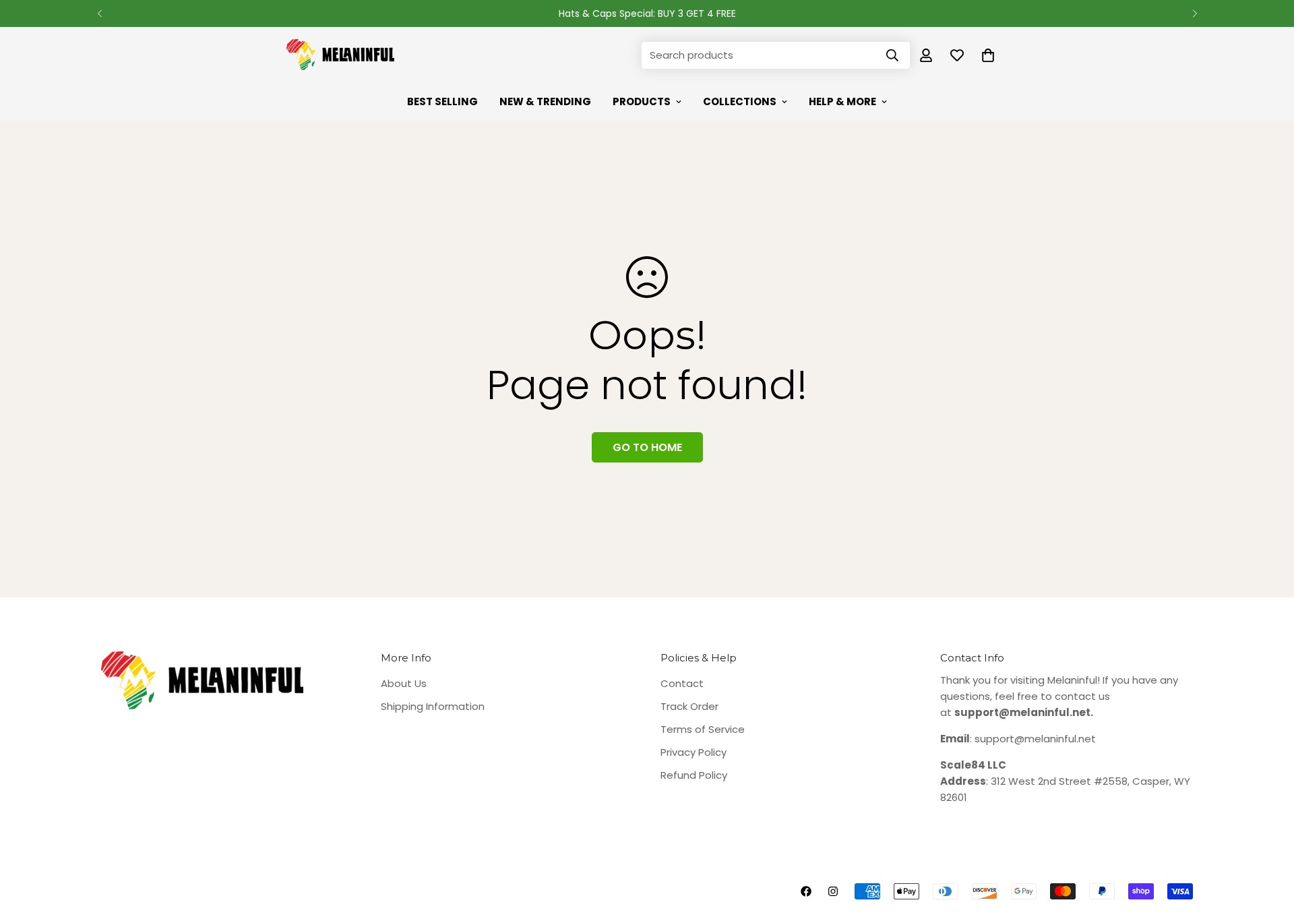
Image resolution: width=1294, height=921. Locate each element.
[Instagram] (833, 891)
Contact (682, 683)
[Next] (1194, 13)
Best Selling (442, 101)
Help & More (842, 101)
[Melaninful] (340, 55)
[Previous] (99, 13)
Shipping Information (433, 706)
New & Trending (545, 101)
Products (642, 101)
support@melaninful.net (1035, 739)
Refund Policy (693, 775)
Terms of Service (702, 729)
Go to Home (647, 447)
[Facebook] (806, 891)
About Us (404, 683)
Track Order (689, 706)
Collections (739, 101)
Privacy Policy (693, 752)
